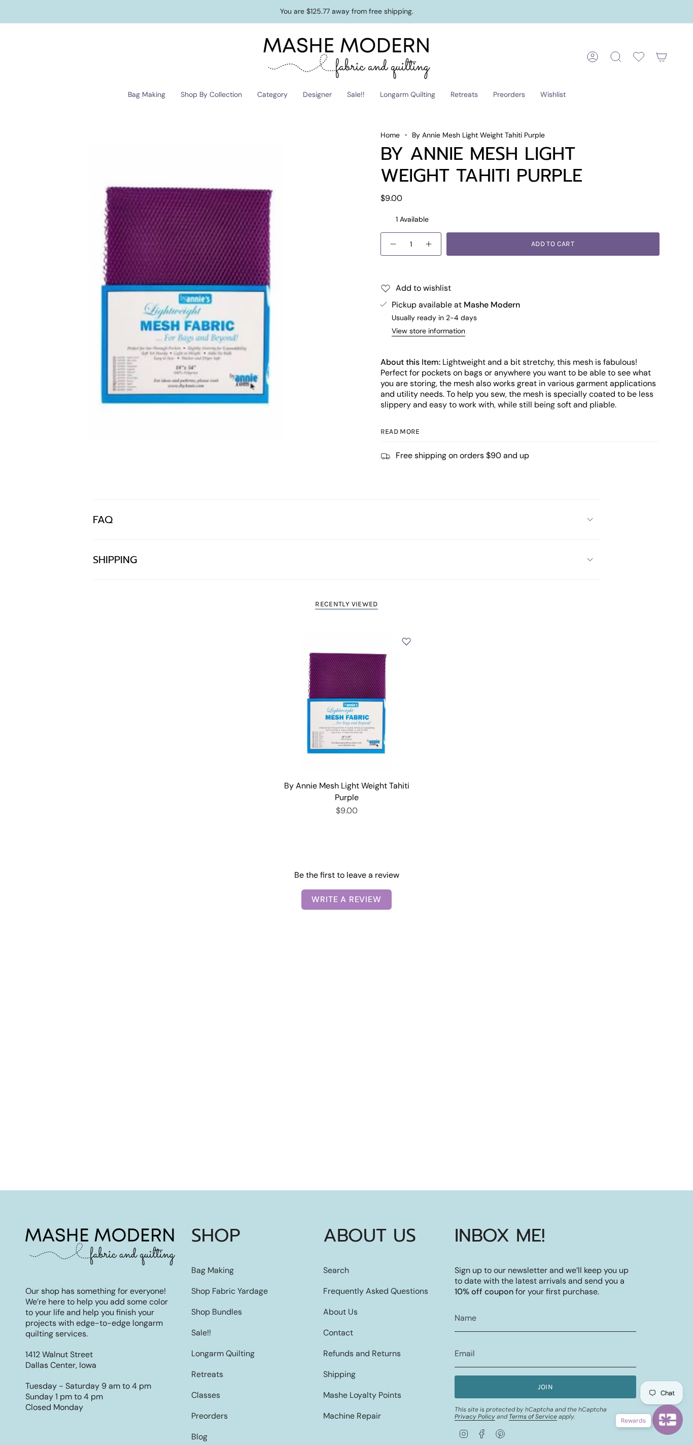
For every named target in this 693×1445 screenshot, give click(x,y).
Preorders (209, 1415)
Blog (199, 1436)
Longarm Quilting (223, 1353)
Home (390, 135)
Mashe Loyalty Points (362, 1395)
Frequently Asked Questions (375, 1291)
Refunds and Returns (362, 1353)
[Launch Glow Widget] (667, 1419)
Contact (338, 1332)
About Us (340, 1311)
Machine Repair (352, 1415)
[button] (146, 95)
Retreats (207, 1374)
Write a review (346, 899)
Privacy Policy (475, 1417)
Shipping (115, 559)
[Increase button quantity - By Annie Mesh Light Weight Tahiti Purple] (429, 243)
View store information (428, 330)
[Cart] (661, 56)
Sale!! (201, 1332)
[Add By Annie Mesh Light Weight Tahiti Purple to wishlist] (406, 641)
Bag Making (212, 1270)
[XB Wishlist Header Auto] (639, 57)
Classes (205, 1395)
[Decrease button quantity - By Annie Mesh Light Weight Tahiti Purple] (392, 243)
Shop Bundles (216, 1311)
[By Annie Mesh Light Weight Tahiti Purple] (346, 701)
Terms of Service (533, 1417)
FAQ (103, 519)
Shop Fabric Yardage (229, 1291)
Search (336, 1270)
